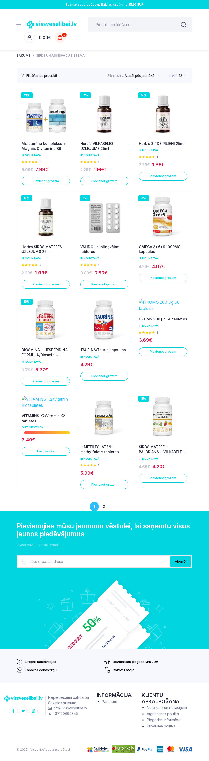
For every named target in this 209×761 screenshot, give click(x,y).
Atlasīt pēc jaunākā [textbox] (139, 75)
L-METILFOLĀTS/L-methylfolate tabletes (99, 449)
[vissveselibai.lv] (51, 24)
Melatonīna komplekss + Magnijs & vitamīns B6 (44, 146)
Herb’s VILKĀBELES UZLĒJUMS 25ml (96, 146)
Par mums (110, 701)
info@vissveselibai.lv (69, 708)
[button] (68, 108)
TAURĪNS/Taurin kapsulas (103, 350)
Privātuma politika (161, 726)
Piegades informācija (164, 720)
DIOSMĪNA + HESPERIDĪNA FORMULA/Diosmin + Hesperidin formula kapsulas (45, 352)
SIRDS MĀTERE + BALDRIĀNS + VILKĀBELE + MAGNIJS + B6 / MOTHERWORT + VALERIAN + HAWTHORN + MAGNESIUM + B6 (162, 449)
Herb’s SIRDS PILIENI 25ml (161, 143)
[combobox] (142, 75)
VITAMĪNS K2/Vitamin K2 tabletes (43, 418)
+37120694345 (65, 713)
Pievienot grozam (46, 181)
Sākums (23, 55)
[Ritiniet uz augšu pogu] (201, 740)
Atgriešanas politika (163, 714)
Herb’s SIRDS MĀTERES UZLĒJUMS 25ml (42, 249)
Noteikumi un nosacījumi (167, 707)
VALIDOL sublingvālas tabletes (99, 249)
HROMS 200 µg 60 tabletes (163, 319)
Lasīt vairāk (45, 451)
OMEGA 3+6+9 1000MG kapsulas (160, 249)
